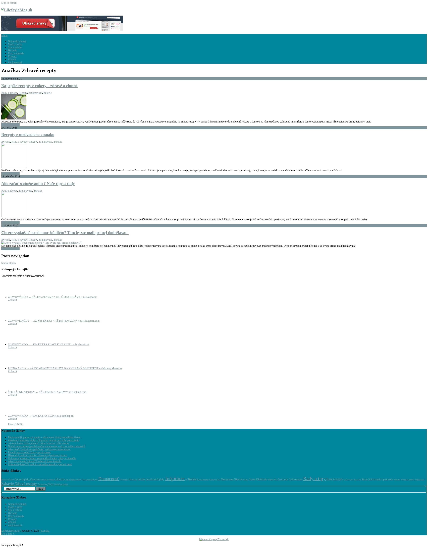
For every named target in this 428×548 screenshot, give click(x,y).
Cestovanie (35, 479)
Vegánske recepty (407, 479)
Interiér (141, 479)
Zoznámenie (42, 484)
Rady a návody (16, 53)
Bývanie (12, 50)
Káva (218, 479)
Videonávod (419, 479)
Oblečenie (261, 479)
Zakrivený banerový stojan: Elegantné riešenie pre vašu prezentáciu (43, 440)
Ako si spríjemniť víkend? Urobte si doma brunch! (34, 461)
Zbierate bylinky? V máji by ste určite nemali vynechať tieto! (40, 464)
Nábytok (238, 479)
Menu (4, 35)
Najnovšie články (17, 41)
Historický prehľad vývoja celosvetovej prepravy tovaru (37, 455)
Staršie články (8, 263)
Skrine (364, 479)
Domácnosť (108, 478)
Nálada (245, 479)
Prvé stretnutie (295, 479)
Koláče (192, 479)
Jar (186, 479)
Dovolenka (124, 479)
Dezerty (60, 479)
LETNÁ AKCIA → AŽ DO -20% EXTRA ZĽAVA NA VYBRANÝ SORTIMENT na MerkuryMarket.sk (65, 368)
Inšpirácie (175, 478)
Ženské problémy (61, 484)
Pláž (275, 479)
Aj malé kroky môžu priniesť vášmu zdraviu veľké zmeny (38, 443)
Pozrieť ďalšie (15, 424)
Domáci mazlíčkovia (90, 479)
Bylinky (11, 479)
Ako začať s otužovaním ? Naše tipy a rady (38, 183)
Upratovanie (387, 479)
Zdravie (12, 59)
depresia (51, 479)
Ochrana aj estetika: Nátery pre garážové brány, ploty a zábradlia (42, 458)
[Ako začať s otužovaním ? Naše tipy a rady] (214, 205)
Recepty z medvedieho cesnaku (27, 134)
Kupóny (212, 479)
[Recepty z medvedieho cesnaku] (214, 156)
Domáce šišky (75, 479)
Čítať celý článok (10, 124)
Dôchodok (133, 479)
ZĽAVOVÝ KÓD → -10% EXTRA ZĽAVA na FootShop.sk (41, 415)
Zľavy (51, 484)
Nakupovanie (227, 479)
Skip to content (9, 2)
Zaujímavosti (15, 62)
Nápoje (252, 479)
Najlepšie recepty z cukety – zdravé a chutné (39, 85)
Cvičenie (44, 479)
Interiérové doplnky (155, 479)
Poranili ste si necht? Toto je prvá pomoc (29, 452)
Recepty (12, 56)
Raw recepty (334, 479)
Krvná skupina (203, 479)
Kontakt (45, 530)
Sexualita (357, 479)
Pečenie (270, 479)
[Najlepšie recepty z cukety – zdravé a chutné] (214, 107)
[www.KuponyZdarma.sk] (62, 29)
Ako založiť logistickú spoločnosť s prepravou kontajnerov (39, 449)
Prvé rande (283, 479)
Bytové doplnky (22, 479)
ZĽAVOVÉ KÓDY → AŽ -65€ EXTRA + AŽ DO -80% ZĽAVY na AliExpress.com (53, 320)
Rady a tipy (314, 478)
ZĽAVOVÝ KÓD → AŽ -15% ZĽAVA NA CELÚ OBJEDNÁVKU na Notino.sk (52, 297)
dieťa (68, 479)
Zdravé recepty (26, 484)
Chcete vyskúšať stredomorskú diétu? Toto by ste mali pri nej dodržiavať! (65, 232)
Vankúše (397, 479)
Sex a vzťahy (15, 47)
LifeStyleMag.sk (10, 530)
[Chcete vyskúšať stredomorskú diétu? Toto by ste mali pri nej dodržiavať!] (214, 242)
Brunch (4, 479)
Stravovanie (374, 479)
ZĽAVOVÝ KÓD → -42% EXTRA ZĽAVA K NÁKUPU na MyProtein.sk (48, 344)
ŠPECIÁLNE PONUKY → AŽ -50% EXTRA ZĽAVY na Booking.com (47, 392)
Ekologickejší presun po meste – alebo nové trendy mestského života (44, 437)
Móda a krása (15, 44)
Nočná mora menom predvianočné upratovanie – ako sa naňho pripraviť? (46, 446)
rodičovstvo (348, 479)
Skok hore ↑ (7, 533)
